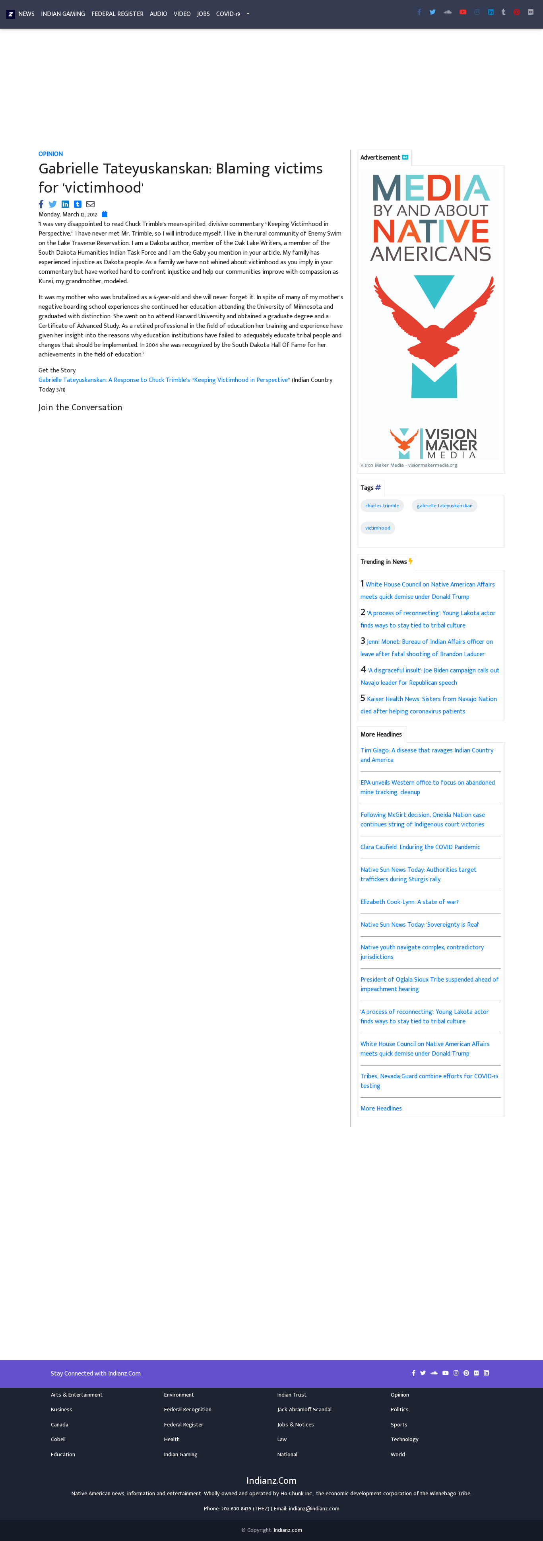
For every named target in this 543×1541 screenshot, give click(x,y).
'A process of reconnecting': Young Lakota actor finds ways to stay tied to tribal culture (425, 1017)
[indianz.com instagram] (477, 13)
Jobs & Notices (295, 1425)
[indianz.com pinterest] (516, 13)
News (26, 14)
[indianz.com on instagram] (457, 1373)
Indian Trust (291, 1395)
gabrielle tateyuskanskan (445, 505)
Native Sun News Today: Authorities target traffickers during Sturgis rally (419, 875)
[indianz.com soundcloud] (447, 13)
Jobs (203, 14)
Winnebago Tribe (450, 1493)
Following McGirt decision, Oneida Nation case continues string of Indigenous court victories (423, 820)
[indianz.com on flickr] (531, 13)
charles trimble (382, 505)
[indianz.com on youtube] (463, 13)
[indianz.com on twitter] (423, 1373)
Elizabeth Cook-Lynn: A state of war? (410, 902)
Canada (59, 1425)
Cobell (58, 1439)
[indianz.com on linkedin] (486, 1373)
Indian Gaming (63, 14)
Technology (405, 1439)
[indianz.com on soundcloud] (435, 1373)
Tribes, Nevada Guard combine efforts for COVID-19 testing (429, 1081)
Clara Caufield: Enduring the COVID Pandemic (420, 847)
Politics (400, 1409)
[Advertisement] (271, 90)
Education (63, 1454)
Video (182, 14)
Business (61, 1409)
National (287, 1454)
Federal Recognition (187, 1409)
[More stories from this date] (104, 214)
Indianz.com (288, 1530)
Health (172, 1439)
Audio (158, 14)
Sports (399, 1425)
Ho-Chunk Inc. (297, 1493)
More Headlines (381, 1108)
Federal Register (117, 14)
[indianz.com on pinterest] (467, 1373)
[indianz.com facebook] (419, 13)
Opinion (400, 1395)
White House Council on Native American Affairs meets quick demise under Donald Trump (425, 1049)
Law (282, 1439)
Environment (179, 1395)
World (398, 1454)
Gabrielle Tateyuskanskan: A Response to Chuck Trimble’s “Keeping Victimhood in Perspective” (165, 380)
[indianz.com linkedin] (491, 13)
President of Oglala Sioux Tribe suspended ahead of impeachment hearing (430, 984)
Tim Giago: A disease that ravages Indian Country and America (427, 755)
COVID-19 (228, 14)
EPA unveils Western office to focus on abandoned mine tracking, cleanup (428, 787)
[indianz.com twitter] (432, 13)
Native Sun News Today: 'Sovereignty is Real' (420, 925)
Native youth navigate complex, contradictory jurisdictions (422, 952)
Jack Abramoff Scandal (304, 1409)
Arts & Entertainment (77, 1395)
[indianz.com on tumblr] (503, 13)
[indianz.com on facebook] (414, 1373)
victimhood (377, 528)
